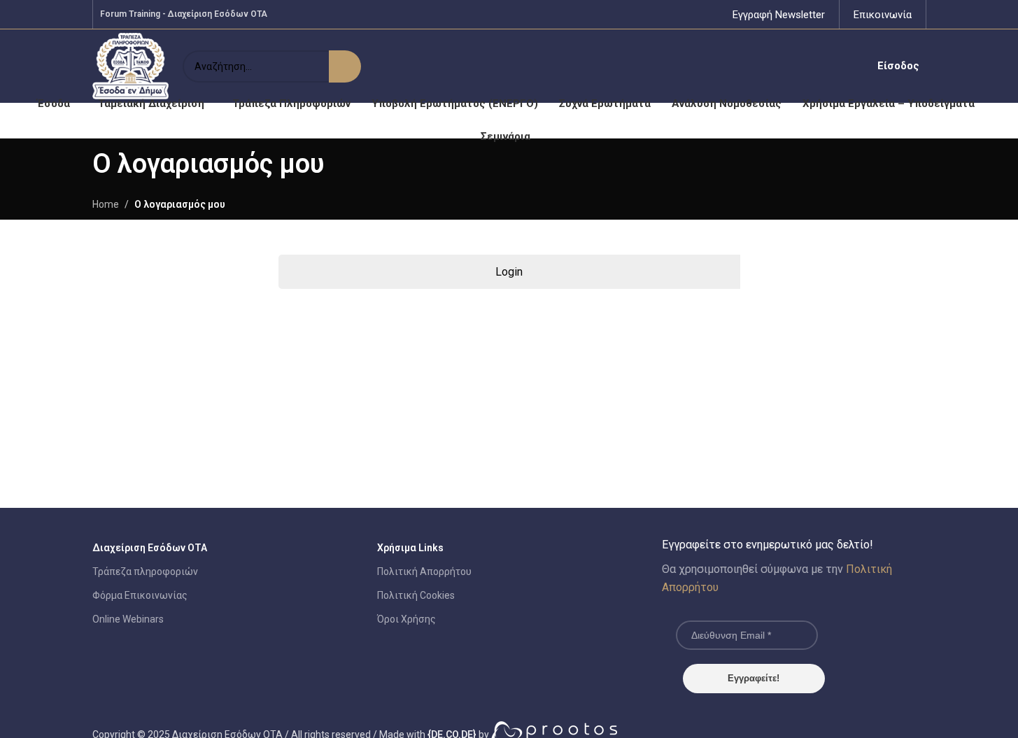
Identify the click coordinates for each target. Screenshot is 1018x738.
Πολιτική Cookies (416, 595)
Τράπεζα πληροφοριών (145, 571)
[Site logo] (130, 65)
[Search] (345, 66)
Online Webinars (128, 619)
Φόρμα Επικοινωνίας (140, 595)
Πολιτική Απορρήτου (424, 571)
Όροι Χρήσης (406, 619)
